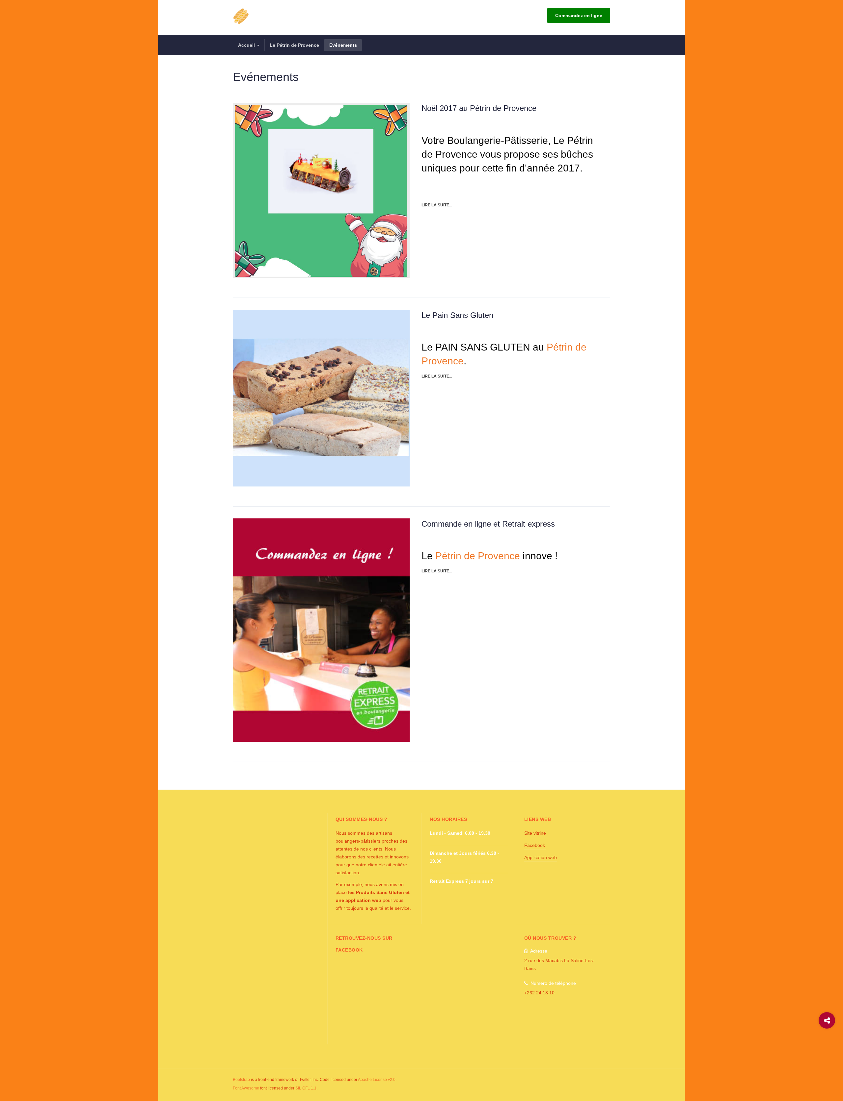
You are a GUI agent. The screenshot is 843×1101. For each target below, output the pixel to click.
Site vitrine (535, 833)
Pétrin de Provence (477, 555)
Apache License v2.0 (376, 1079)
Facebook (535, 845)
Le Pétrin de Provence (294, 45)
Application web (540, 857)
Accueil (247, 45)
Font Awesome (246, 1088)
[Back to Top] (827, 1047)
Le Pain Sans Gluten (457, 315)
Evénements (343, 45)
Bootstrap (241, 1079)
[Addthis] (827, 1020)
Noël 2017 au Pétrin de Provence (479, 108)
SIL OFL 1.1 (305, 1088)
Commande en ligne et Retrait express (488, 523)
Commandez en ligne (578, 15)
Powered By (580, 1084)
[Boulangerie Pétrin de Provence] (241, 16)
